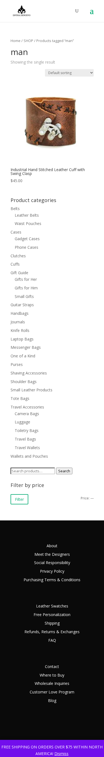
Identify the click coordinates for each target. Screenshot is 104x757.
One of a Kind (23, 355)
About (52, 545)
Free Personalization (52, 614)
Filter (19, 499)
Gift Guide (19, 272)
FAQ (52, 640)
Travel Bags (25, 439)
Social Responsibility (52, 562)
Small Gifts (24, 296)
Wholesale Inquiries (52, 683)
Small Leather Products (31, 389)
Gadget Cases (27, 238)
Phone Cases (26, 247)
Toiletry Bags (27, 430)
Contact (52, 666)
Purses (17, 364)
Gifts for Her (26, 279)
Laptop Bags (22, 339)
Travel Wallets (27, 447)
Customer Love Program (52, 692)
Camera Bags (27, 413)
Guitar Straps (22, 304)
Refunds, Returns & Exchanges (52, 631)
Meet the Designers (52, 554)
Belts (15, 208)
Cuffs (15, 264)
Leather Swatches (52, 606)
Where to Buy (52, 675)
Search (64, 470)
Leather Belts (27, 215)
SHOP (28, 40)
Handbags (20, 313)
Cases (16, 232)
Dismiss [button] (61, 753)
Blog (52, 700)
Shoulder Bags (24, 381)
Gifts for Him (26, 287)
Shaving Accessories (29, 373)
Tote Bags (20, 398)
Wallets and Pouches (29, 456)
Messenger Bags (26, 347)
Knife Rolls (20, 330)
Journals (18, 321)
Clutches (18, 255)
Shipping (52, 623)
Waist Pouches (28, 223)
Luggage (22, 422)
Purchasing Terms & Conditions (52, 579)
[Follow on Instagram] (89, 728)
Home (16, 40)
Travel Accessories (27, 407)
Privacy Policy (52, 571)
